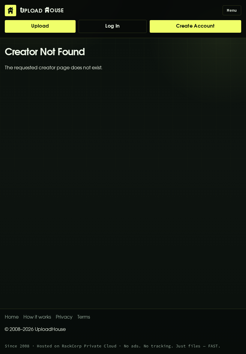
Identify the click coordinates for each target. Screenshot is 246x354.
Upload (40, 26)
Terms (83, 317)
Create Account (195, 26)
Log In (112, 26)
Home (12, 317)
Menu (232, 10)
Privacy (64, 317)
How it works (37, 317)
